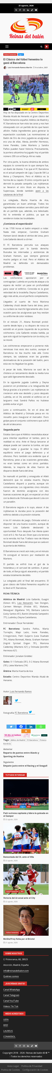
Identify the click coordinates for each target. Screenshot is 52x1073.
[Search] (41, 46)
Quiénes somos (11, 976)
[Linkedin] (31, 727)
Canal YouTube (11, 1000)
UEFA (6, 1019)
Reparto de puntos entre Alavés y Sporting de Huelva (21, 753)
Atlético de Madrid (18, 740)
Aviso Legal (13, 1066)
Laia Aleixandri (25, 602)
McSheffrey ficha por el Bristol (26, 920)
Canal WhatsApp (11, 989)
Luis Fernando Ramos (20, 691)
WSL (28, 807)
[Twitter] (11, 727)
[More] (26, 731)
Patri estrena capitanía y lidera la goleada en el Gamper (26, 794)
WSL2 (23, 932)
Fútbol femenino (10, 54)
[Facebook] (21, 727)
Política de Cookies (10, 1069)
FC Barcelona (21, 712)
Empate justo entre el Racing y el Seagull (25, 764)
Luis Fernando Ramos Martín (19, 67)
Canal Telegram (11, 995)
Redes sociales (47, 47)
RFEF (5, 1025)
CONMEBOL (9, 1036)
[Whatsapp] (40, 727)
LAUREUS (8, 1030)
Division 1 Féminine (13, 850)
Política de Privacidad (31, 1066)
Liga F (21, 54)
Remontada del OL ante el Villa (26, 838)
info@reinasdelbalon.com (16, 970)
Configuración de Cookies (35, 1069)
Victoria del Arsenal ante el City (26, 879)
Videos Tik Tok (10, 1006)
